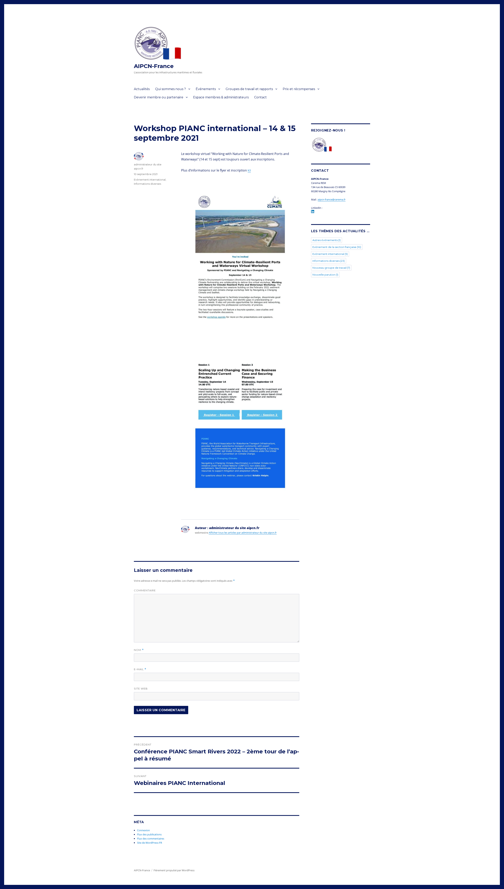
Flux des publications (149, 834)
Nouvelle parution (325, 274)
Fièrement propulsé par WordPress (174, 870)
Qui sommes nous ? (170, 89)
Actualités (142, 89)
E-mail (140, 669)
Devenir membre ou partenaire (158, 97)
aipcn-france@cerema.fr (332, 199)
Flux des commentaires (150, 838)
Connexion (143, 830)
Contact (260, 97)
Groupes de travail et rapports (249, 89)
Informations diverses (147, 183)
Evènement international (150, 179)
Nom (139, 650)
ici (249, 170)
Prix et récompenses (299, 89)
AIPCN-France (154, 66)
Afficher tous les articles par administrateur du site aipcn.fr (243, 532)
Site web (141, 688)
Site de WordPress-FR (149, 842)
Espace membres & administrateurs (221, 97)
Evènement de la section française (336, 247)
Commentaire (145, 590)
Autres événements (326, 240)
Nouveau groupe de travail (331, 267)
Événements (206, 89)
